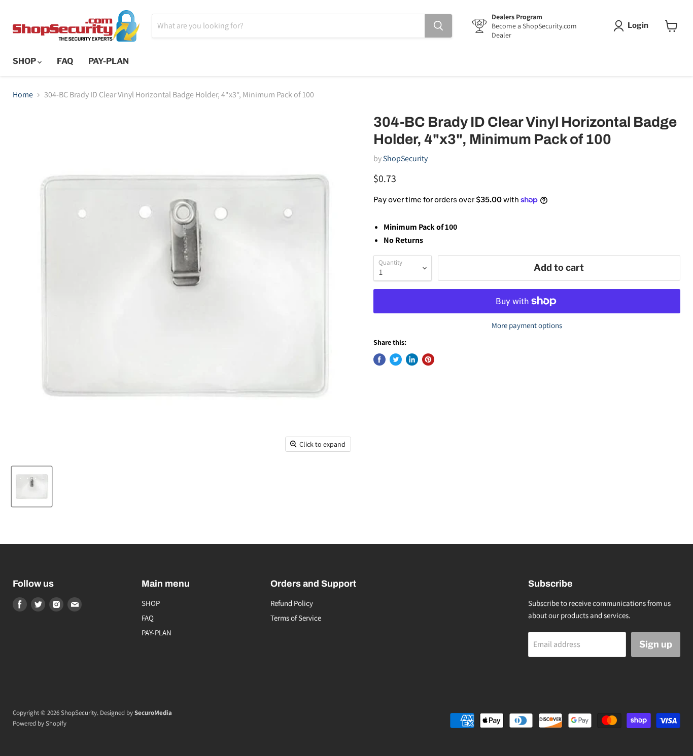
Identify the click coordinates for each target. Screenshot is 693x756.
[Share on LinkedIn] (412, 359)
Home (23, 94)
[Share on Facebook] (379, 359)
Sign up (655, 644)
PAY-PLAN (108, 61)
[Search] (438, 26)
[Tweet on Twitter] (396, 359)
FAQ (65, 61)
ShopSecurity (405, 158)
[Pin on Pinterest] (428, 359)
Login (638, 25)
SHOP (25, 61)
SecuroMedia (153, 712)
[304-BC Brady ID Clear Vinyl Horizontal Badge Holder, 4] (32, 486)
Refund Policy (291, 603)
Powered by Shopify (39, 723)
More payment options (527, 325)
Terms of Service (295, 618)
